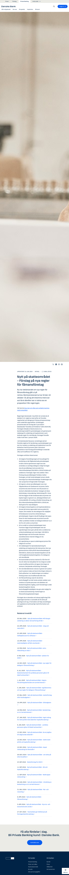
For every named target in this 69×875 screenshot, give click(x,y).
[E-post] (59, 364)
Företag (14, 1)
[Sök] (54, 6)
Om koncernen (51, 869)
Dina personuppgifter (34, 872)
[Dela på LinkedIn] (56, 364)
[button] (6, 9)
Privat (7, 1)
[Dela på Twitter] (53, 364)
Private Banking (24, 1)
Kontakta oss (34, 842)
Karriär (48, 862)
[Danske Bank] (9, 6)
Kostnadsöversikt (33, 867)
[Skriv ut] (61, 364)
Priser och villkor (32, 864)
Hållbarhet (49, 867)
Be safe (30, 869)
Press (48, 864)
